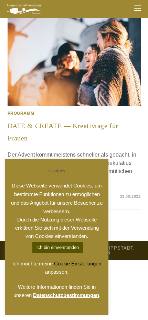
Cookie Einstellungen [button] (77, 263)
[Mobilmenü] (137, 8)
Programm (21, 113)
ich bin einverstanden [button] (57, 247)
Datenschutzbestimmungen (66, 295)
